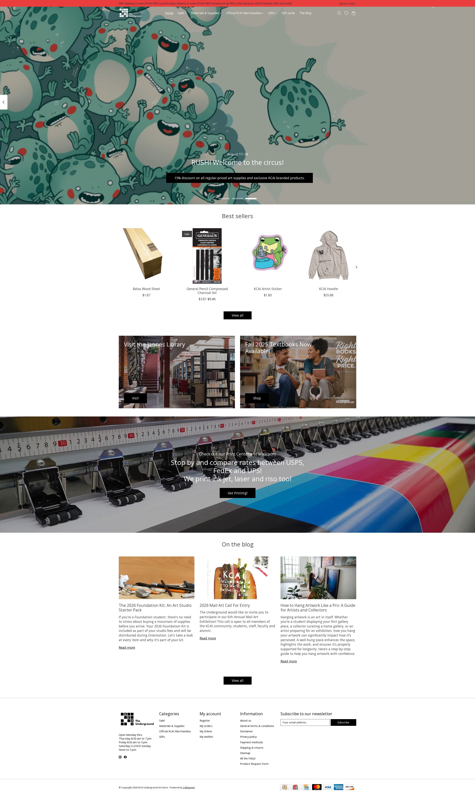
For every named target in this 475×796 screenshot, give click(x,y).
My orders (206, 726)
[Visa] (327, 787)
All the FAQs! (247, 758)
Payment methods (251, 742)
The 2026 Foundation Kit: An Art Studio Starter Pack (155, 608)
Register (205, 720)
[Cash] (284, 787)
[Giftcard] (295, 787)
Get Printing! (237, 493)
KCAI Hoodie (328, 289)
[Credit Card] (306, 787)
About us (245, 720)
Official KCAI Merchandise (175, 731)
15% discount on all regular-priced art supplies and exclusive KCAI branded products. (239, 178)
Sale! (162, 720)
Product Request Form (254, 764)
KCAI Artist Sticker (268, 289)
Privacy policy (248, 736)
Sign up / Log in (347, 3)
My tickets (206, 731)
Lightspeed (189, 787)
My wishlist (206, 736)
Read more (127, 647)
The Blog (305, 13)
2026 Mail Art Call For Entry (225, 605)
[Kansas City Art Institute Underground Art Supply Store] (130, 13)
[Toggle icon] (339, 13)
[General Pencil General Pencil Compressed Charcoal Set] (207, 256)
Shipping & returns (251, 747)
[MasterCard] (317, 787)
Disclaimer (246, 731)
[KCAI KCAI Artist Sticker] (268, 256)
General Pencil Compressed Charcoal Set (207, 291)
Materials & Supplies (171, 726)
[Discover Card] (349, 787)
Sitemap (245, 753)
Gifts (162, 736)
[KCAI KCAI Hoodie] (328, 256)
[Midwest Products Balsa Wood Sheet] (146, 256)
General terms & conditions (257, 726)
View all (237, 315)
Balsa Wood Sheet (146, 289)
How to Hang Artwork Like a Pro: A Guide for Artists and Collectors (318, 608)
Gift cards (288, 13)
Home (169, 13)
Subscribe (343, 722)
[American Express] (338, 787)
